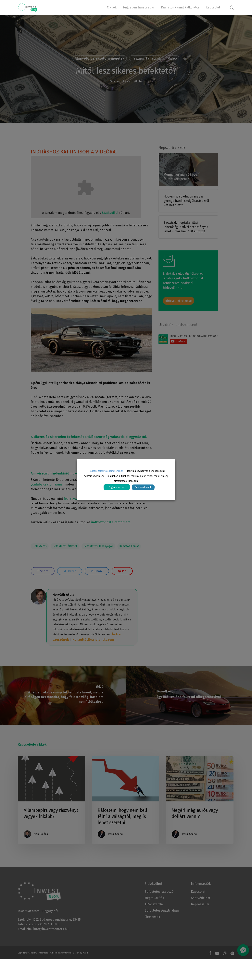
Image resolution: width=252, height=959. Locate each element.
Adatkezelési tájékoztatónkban (106, 470)
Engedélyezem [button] (116, 487)
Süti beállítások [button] (143, 487)
